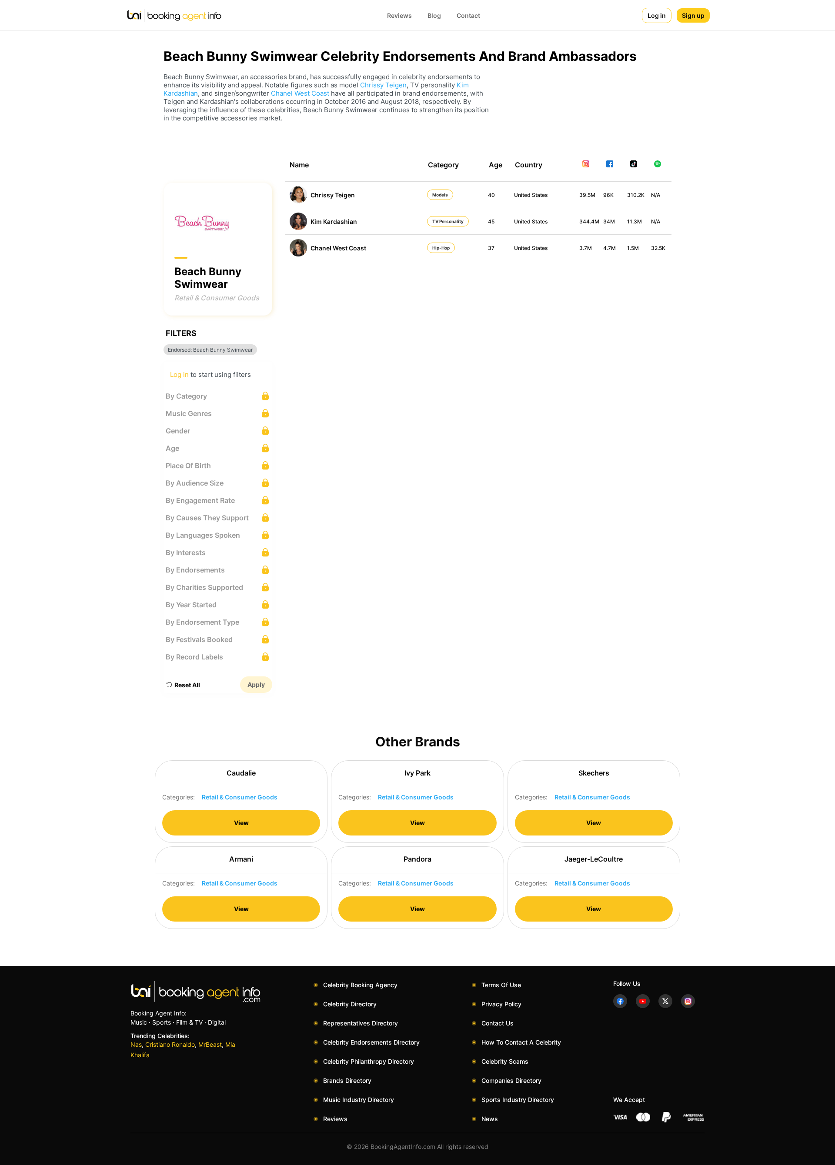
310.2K (636, 195)
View (241, 822)
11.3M (634, 221)
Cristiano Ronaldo (170, 1044)
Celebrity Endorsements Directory (371, 1042)
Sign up (693, 15)
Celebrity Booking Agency (360, 985)
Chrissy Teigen (383, 85)
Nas (136, 1044)
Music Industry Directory (358, 1099)
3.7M (585, 248)
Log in (657, 15)
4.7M (609, 248)
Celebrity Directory (350, 1004)
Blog (434, 15)
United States (531, 195)
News (489, 1118)
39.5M (587, 195)
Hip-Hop (441, 247)
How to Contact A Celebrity (521, 1042)
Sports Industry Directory (517, 1099)
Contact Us (497, 1023)
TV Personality (448, 221)
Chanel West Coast (300, 93)
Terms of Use (501, 985)
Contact (468, 15)
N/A (655, 195)
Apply (256, 684)
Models (440, 194)
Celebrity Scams (504, 1061)
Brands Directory (347, 1080)
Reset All (187, 685)
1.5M (633, 248)
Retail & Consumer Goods (216, 297)
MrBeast (210, 1044)
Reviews (399, 15)
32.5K (658, 248)
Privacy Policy (501, 1004)
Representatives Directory (360, 1023)
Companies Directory (511, 1080)
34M (609, 221)
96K (608, 195)
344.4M (589, 221)
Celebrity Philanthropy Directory (368, 1061)
